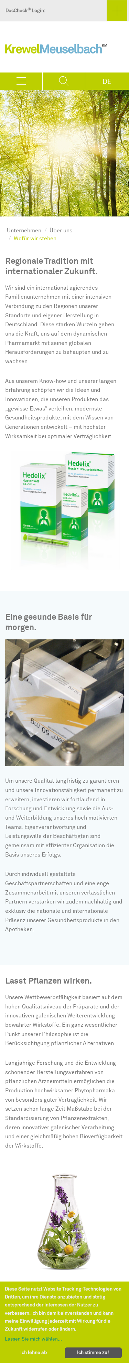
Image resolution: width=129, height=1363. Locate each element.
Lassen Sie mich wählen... (33, 1339)
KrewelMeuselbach (56, 50)
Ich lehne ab (33, 1352)
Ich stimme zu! (93, 1352)
